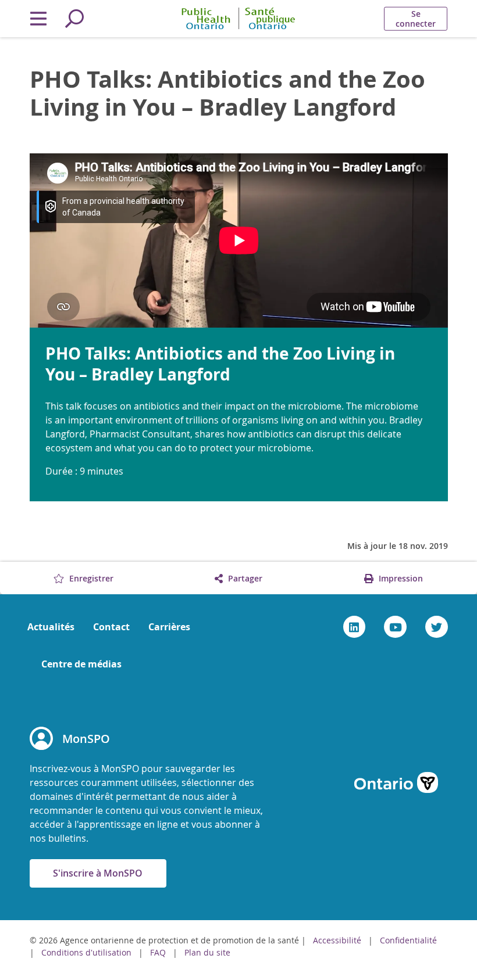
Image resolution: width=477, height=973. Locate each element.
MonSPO (86, 738)
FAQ (158, 952)
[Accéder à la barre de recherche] (74, 18)
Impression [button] (399, 578)
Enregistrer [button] (90, 578)
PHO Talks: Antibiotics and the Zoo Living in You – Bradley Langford (227, 93)
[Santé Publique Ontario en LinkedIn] (354, 627)
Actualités (50, 626)
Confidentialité (408, 940)
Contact (111, 626)
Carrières (169, 626)
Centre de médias (81, 664)
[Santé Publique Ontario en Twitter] (436, 627)
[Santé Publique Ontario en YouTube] (395, 627)
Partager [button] (244, 578)
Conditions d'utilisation (87, 952)
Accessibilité (337, 940)
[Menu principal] (38, 18)
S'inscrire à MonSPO (98, 873)
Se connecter (416, 18)
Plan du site (207, 952)
